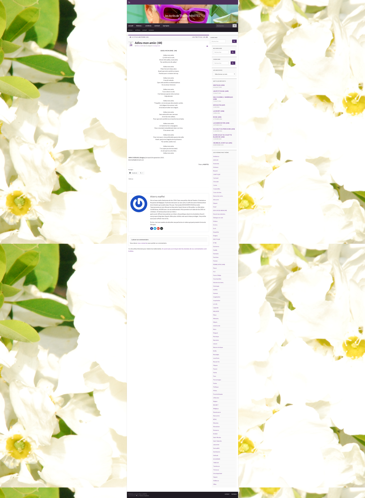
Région (215, 401)
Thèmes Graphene (144, 495)
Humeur (215, 293)
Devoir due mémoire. (219, 214)
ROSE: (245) (217, 117)
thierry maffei (139, 45)
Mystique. (216, 336)
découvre (216, 199)
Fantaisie (216, 253)
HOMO (215, 289)
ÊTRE (215, 243)
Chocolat (216, 181)
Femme (215, 261)
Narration (216, 340)
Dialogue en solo (218, 217)
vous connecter (142, 243)
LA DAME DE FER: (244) (221, 123)
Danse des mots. (218, 196)
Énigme (215, 235)
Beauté (215, 171)
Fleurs (215, 268)
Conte (215, 185)
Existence (216, 246)
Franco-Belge (217, 275)
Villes (214, 484)
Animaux (215, 167)
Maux (214, 315)
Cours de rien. (217, 192)
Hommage (216, 286)
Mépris (215, 322)
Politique (216, 387)
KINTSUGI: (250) (219, 85)
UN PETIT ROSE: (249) (221, 91)
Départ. (215, 203)
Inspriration (216, 300)
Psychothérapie (218, 394)
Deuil (214, 207)
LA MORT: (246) (218, 111)
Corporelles (216, 189)
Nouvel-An (216, 362)
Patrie (215, 372)
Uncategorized (156, 45)
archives (148, 26)
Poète (215, 383)
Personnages (217, 380)
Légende (215, 307)
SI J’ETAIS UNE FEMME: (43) (140, 37)
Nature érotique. (218, 347)
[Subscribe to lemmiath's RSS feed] (129, 2)
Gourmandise (217, 279)
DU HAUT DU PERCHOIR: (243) (224, 129)
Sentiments (216, 452)
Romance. (216, 430)
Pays (214, 376)
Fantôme (215, 257)
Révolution (216, 426)
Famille (215, 250)
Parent (215, 369)
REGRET (215, 405)
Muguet (215, 333)
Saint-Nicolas (217, 437)
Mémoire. (216, 318)
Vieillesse (216, 480)
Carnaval (215, 178)
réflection (216, 398)
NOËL (215, 351)
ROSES (215, 434)
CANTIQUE (216, 174)
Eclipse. (215, 221)
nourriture (216, 358)
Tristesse (216, 470)
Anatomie (216, 163)
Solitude (215, 455)
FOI (214, 271)
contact (157, 26)
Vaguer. (215, 477)
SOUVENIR (216, 459)
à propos (166, 26)
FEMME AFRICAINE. (219, 264)
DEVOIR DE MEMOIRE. (220, 210)
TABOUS (216, 462)
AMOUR (215, 160)
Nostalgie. (216, 354)
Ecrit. (214, 228)
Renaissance (217, 412)
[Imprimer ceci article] (207, 46)
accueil (130, 26)
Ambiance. (216, 156)
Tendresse (216, 466)
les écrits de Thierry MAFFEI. (182, 16)
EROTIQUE (216, 239)
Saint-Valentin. (217, 441)
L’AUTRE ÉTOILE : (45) (199, 37)
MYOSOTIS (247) (219, 105)
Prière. (215, 390)
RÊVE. (215, 419)
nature (215, 344)
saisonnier (216, 444)
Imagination (216, 297)
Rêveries (215, 423)
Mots (214, 329)
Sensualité (216, 448)
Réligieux (216, 408)
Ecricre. (215, 225)
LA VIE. (215, 304)
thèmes (139, 26)
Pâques (215, 365)
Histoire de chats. (218, 282)
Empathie (216, 232)
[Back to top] (360, 493)
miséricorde (216, 326)
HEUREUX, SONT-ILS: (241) (222, 143)
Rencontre (216, 416)
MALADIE (216, 311)
